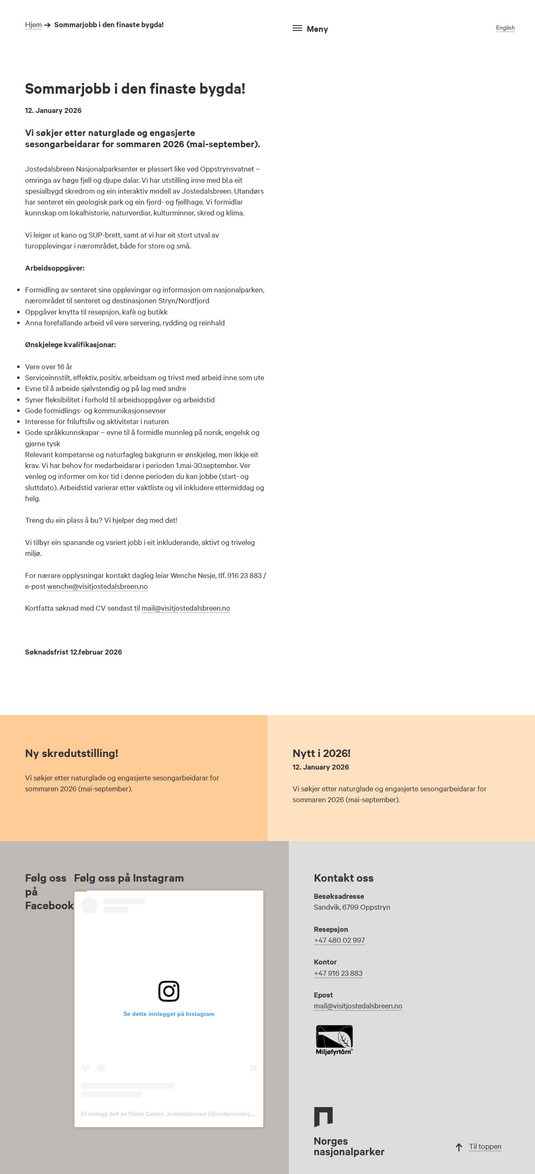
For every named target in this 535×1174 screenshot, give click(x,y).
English (505, 27)
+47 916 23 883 (338, 972)
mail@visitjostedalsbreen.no (186, 607)
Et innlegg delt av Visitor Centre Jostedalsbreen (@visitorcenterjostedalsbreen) (185, 1113)
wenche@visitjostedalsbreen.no (97, 586)
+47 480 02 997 (339, 939)
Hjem (33, 24)
